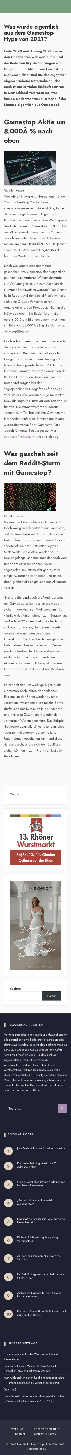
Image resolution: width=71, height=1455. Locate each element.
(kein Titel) (10, 1389)
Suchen (15, 988)
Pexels (20, 190)
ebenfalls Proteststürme (20, 436)
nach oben (38, 575)
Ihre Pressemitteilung (45, 1429)
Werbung (17, 1429)
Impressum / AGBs (45, 1434)
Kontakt (20, 1434)
